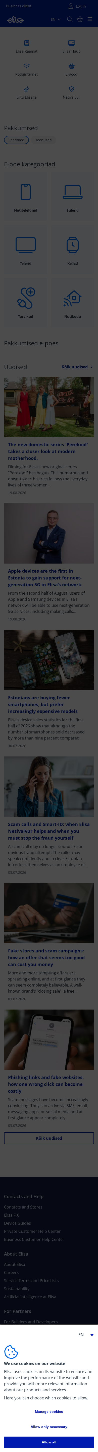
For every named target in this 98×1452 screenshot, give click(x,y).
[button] (84, 1335)
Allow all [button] (49, 1442)
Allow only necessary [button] (49, 1427)
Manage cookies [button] (49, 1412)
